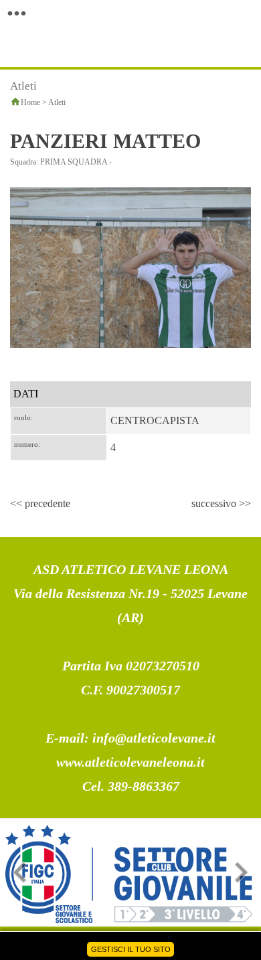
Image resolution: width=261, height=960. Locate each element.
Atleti (57, 102)
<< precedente (40, 503)
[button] (16, 13)
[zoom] (130, 266)
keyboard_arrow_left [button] (20, 872)
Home (30, 102)
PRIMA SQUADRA (73, 162)
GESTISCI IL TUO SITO (131, 949)
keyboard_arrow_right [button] (241, 872)
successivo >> (221, 503)
